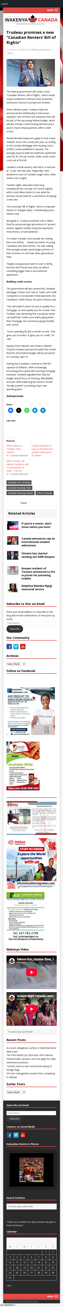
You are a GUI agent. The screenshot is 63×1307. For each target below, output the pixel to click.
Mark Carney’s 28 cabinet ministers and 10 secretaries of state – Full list (17, 465)
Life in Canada (44, 492)
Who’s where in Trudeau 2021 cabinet (14, 449)
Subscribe (15, 628)
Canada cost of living (19, 482)
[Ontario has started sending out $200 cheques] (12, 557)
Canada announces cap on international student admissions (42, 449)
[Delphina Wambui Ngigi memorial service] (12, 590)
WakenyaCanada (40, 49)
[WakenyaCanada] (31, 19)
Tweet (23, 502)
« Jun (8, 1285)
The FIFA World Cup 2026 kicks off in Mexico (29, 1055)
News (10, 53)
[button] (24, 1178)
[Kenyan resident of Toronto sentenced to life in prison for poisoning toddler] (12, 572)
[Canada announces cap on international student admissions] (12, 542)
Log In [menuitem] (4, 3)
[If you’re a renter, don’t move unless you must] (12, 528)
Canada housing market (20, 492)
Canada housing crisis (19, 487)
